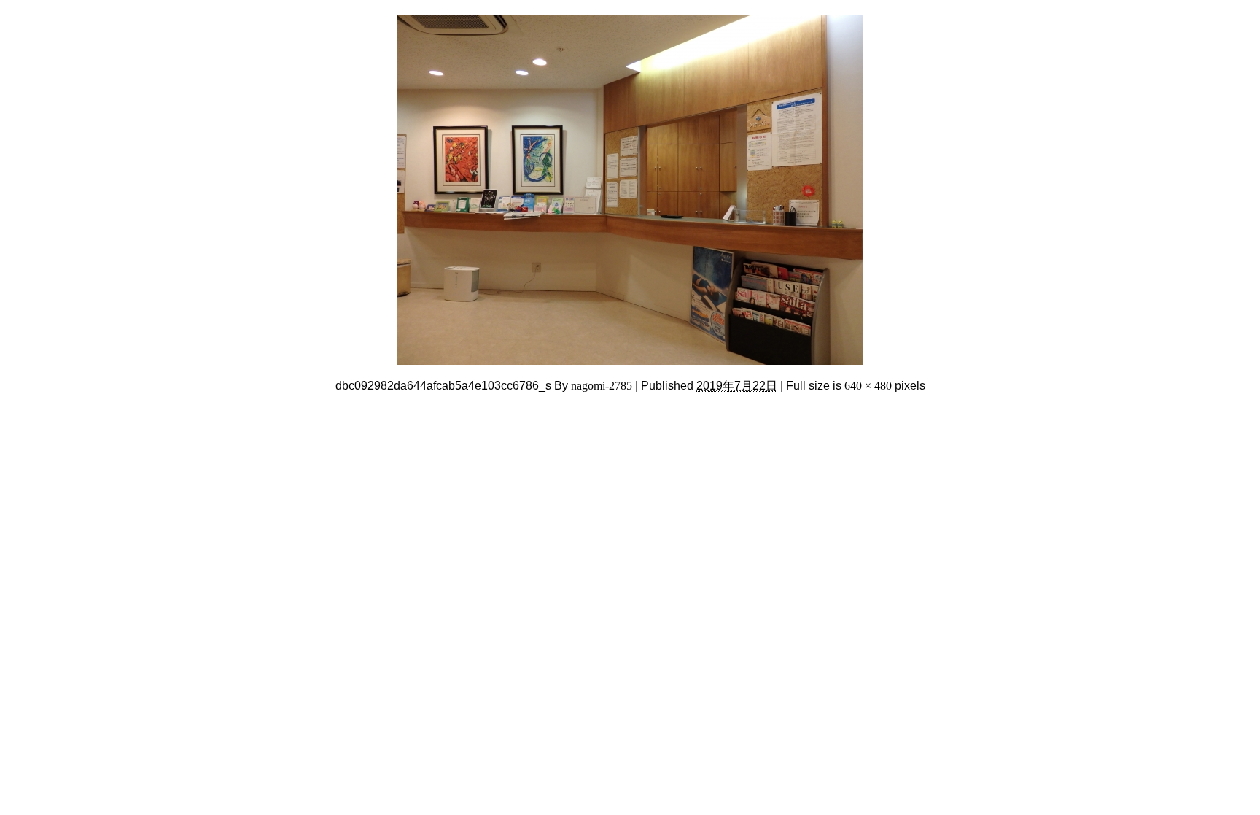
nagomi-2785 (601, 385)
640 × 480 (868, 385)
